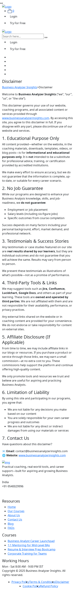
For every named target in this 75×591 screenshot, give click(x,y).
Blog (11, 524)
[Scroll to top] (1, 3)
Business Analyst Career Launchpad (31, 541)
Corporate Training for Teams (27, 554)
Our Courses (16, 511)
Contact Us (15, 519)
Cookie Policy (31, 586)
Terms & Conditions (42, 582)
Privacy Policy (20, 582)
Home (12, 507)
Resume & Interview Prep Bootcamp (31, 549)
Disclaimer (62, 582)
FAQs (11, 528)
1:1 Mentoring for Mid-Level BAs (29, 545)
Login (13, 16)
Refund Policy (49, 586)
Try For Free (17, 23)
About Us (14, 515)
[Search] (45, 37)
